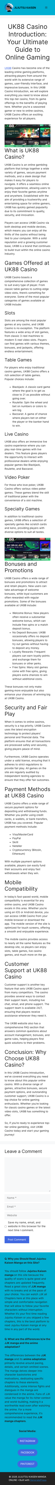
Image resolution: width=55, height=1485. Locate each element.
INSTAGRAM (27, 1440)
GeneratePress (38, 1480)
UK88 (8, 68)
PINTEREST (27, 1463)
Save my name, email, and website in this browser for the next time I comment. (27, 1226)
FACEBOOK (27, 1452)
